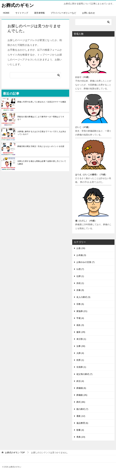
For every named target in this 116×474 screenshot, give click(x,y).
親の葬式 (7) (82, 409)
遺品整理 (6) (82, 423)
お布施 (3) (81, 255)
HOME (6, 13)
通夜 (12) (80, 416)
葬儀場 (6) (81, 388)
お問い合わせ (88, 13)
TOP (15, 452)
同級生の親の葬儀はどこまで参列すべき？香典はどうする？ (40, 118)
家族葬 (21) (81, 311)
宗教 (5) (80, 304)
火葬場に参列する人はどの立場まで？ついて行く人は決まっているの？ (41, 132)
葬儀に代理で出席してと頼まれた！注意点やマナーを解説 (41, 102)
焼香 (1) (80, 360)
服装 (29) (80, 332)
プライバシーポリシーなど (63, 13)
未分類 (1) (81, 339)
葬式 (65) (80, 402)
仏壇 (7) (80, 269)
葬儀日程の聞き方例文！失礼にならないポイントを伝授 (40, 146)
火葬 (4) (80, 353)
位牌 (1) (80, 276)
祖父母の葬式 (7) (84, 374)
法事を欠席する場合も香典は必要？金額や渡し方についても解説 (41, 162)
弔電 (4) (80, 318)
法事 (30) (80, 346)
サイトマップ (21, 13)
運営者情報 (39, 13)
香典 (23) (80, 437)
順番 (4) (80, 430)
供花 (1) (80, 283)
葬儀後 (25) (81, 395)
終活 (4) (80, 381)
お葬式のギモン (18, 5)
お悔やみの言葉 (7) (85, 262)
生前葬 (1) (81, 367)
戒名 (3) (80, 325)
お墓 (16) (80, 248)
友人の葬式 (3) (83, 297)
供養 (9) (80, 290)
